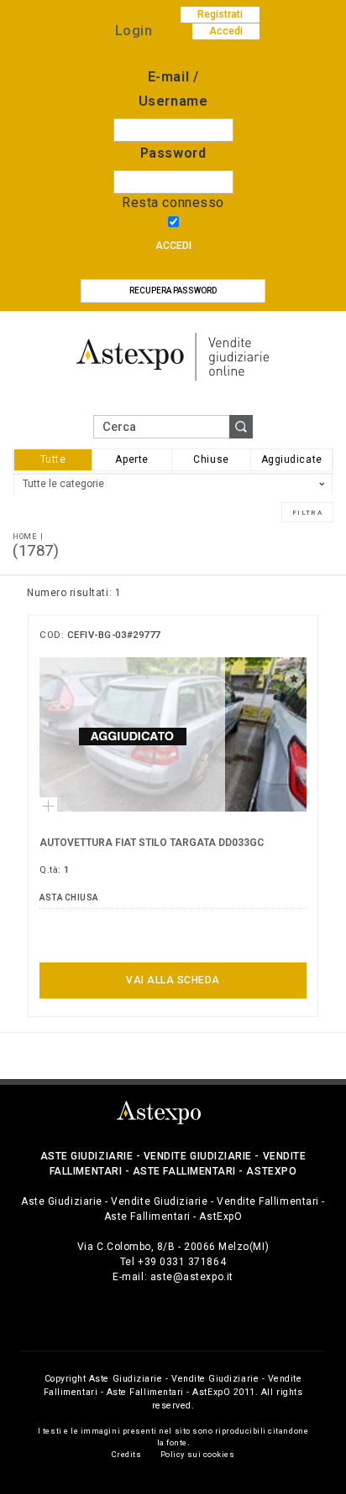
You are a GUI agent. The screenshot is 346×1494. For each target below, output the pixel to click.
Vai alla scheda (173, 980)
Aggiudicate (291, 459)
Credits (127, 1454)
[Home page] (173, 356)
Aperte (131, 459)
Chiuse (210, 459)
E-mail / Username (173, 89)
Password (173, 153)
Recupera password (173, 290)
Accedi (173, 246)
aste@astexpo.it (191, 1277)
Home (25, 536)
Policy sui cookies (197, 1454)
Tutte (53, 459)
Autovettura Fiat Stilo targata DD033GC (151, 842)
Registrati (220, 14)
